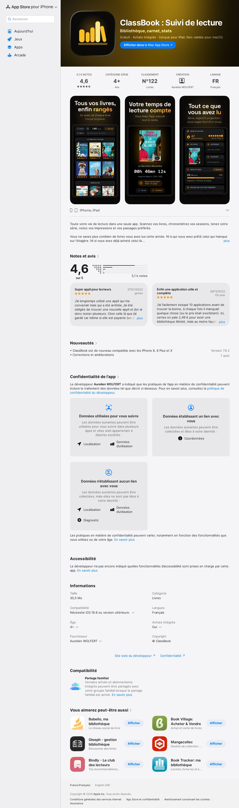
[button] (30, 31)
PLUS (140, 318)
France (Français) (80, 785)
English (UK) (102, 785)
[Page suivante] (234, 81)
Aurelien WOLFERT (83, 641)
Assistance (76, 803)
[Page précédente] (65, 81)
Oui (154, 627)
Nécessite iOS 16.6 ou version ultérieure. (100, 612)
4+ (72, 627)
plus (227, 241)
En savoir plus (124, 539)
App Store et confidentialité (142, 799)
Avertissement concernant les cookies (187, 799)
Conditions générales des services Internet (95, 799)
